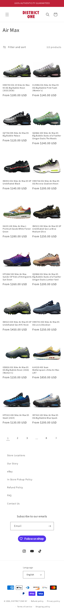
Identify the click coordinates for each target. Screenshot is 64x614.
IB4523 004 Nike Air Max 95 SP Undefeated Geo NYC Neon (17, 323)
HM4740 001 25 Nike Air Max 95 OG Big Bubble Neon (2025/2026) (16, 88)
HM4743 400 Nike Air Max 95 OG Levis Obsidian (46, 323)
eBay (9, 471)
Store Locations (16, 455)
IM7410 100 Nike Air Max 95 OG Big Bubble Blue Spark (45, 416)
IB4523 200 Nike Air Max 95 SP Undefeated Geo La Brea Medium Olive (46, 229)
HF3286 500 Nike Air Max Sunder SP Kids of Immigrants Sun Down (17, 277)
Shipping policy (43, 606)
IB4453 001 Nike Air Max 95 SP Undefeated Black (17, 182)
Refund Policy (15, 487)
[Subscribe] (50, 526)
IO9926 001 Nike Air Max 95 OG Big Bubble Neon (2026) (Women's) (16, 370)
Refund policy (37, 601)
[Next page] (56, 438)
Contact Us (13, 503)
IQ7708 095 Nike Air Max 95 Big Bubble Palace (16, 134)
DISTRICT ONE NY (19, 601)
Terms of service (24, 606)
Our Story (12, 463)
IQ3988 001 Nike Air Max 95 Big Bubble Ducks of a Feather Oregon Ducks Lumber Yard (46, 277)
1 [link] (8, 438)
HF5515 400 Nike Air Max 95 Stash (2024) (16, 416)
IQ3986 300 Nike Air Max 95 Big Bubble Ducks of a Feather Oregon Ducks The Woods (46, 136)
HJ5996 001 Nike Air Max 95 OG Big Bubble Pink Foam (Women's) (45, 88)
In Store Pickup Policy (19, 479)
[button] (7, 14)
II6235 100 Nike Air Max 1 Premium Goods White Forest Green (17, 229)
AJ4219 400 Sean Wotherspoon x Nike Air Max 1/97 (45, 370)
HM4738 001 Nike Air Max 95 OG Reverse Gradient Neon (45, 182)
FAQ (9, 495)
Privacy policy (53, 601)
